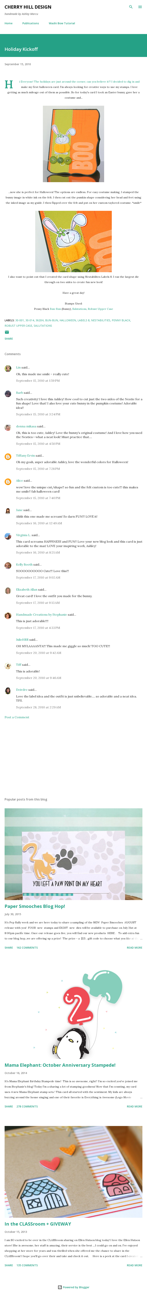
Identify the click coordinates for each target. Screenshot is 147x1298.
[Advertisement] (73, 758)
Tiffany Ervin (25, 455)
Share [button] (9, 338)
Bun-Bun (56, 309)
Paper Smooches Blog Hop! (35, 906)
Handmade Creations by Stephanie (41, 614)
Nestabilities (100, 320)
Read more (134, 947)
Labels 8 (84, 320)
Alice (20, 480)
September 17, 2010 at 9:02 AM (38, 577)
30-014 (29, 320)
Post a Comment (17, 717)
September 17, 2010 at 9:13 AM (38, 603)
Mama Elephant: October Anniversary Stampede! (60, 1065)
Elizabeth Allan (26, 589)
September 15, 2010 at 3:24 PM (38, 414)
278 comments (27, 1106)
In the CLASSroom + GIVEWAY (38, 1224)
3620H (40, 320)
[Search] (131, 7)
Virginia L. (23, 535)
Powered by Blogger (75, 1287)
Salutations (79, 309)
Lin (18, 367)
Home (8, 23)
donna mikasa (26, 426)
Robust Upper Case (100, 309)
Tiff (18, 664)
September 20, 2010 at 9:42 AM (38, 653)
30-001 (19, 320)
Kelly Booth (24, 564)
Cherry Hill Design (28, 7)
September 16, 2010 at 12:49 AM (39, 523)
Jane (19, 510)
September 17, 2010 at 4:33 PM (38, 628)
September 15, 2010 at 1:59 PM (38, 380)
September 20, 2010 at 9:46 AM (38, 678)
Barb (19, 393)
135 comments (27, 1265)
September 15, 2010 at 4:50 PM (38, 444)
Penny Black (121, 320)
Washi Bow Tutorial (62, 23)
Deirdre (22, 690)
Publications (30, 23)
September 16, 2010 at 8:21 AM (38, 552)
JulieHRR (22, 639)
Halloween (68, 320)
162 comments (27, 947)
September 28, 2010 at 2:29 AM (38, 707)
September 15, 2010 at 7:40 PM (38, 498)
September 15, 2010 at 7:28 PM (38, 469)
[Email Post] (7, 333)
